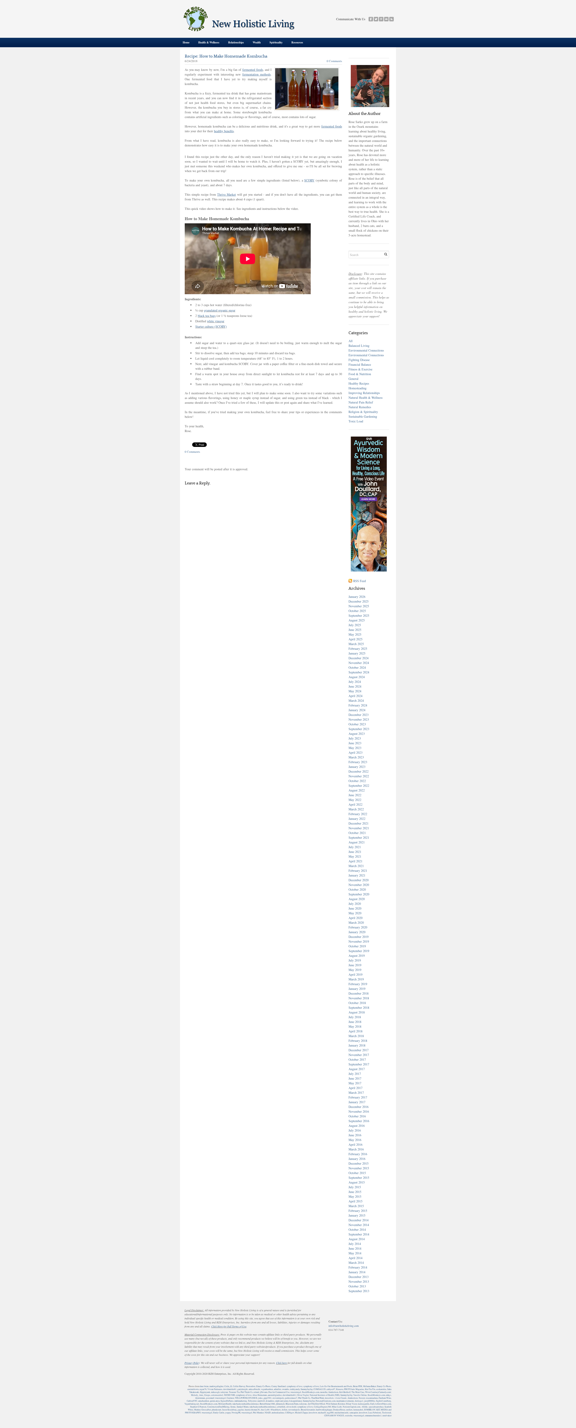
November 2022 (359, 776)
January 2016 (357, 1159)
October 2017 (357, 1059)
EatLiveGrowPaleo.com (380, 1403)
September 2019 (359, 951)
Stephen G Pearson (198, 1406)
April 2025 (355, 639)
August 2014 (357, 1239)
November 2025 (359, 606)
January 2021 (357, 875)
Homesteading (358, 388)
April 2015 (355, 1201)
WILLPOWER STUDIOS (246, 1398)
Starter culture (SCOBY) (211, 326)
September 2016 (359, 1121)
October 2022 (357, 781)
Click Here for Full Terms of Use (228, 1326)
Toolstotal (386, 1412)
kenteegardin (363, 1403)
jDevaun (264, 1392)
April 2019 (355, 974)
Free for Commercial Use (279, 1392)
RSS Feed (359, 581)
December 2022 (359, 771)
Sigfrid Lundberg (383, 1400)
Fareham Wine (385, 1398)
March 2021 (356, 866)
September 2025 (359, 615)
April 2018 (355, 1031)
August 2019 (357, 955)
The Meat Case (357, 1392)
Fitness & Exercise (360, 369)
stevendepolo (278, 1398)
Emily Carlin (218, 1412)
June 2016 (355, 1135)
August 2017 (357, 1069)
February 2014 (358, 1267)
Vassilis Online (360, 1395)
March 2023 (356, 757)
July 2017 (355, 1074)
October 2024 (357, 667)
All (351, 341)
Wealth (257, 42)
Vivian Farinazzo (214, 1389)
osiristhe (349, 1415)
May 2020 (355, 913)
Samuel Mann (243, 1406)
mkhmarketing (240, 1400)
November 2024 (359, 663)
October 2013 (357, 1286)
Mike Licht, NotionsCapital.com (346, 1406)
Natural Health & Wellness (365, 397)
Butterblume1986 (267, 1403)
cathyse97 (330, 1389)
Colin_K (228, 1386)
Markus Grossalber (202, 1409)
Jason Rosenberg (229, 1409)
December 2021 (359, 823)
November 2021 (359, 828)
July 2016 (355, 1130)
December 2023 (359, 715)
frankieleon (333, 1392)
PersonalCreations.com (325, 1400)
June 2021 (355, 852)
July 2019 (355, 960)
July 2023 (355, 738)
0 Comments (334, 61)
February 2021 (358, 870)
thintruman (200, 1398)
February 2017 (358, 1097)
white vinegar (215, 321)
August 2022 (357, 790)
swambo (285, 1389)
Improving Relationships (364, 393)
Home (186, 42)
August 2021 (357, 842)
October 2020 (357, 889)
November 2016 (359, 1111)
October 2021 (357, 833)
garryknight (242, 1389)
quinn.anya (215, 1400)
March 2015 (356, 1206)
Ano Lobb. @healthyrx (271, 1409)
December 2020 (359, 880)
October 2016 (357, 1116)
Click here (281, 1363)
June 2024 (355, 686)
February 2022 (358, 814)
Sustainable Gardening (363, 416)
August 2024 (357, 677)
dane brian (204, 1386)
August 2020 (357, 899)
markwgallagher (216, 1386)
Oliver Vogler (303, 1395)
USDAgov (289, 1412)
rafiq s (388, 1395)
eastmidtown (193, 1389)
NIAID (268, 1412)
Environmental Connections (366, 350)
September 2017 (359, 1064)
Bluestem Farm (292, 1403)
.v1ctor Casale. (340, 1398)
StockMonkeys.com (310, 1392)
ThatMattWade (317, 1398)
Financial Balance (360, 364)
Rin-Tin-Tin (370, 1389)
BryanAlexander (308, 1409)
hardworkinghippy (324, 1409)
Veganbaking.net (191, 1403)
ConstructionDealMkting (218, 1406)
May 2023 (355, 748)
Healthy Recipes (359, 383)
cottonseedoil (217, 1395)
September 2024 (359, 672)
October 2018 (357, 1003)
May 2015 (355, 1196)
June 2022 (355, 795)
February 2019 (358, 984)
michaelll (322, 1412)
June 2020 (355, 908)
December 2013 (359, 1277)
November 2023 (359, 719)
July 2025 (355, 625)
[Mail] (386, 19)
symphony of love (294, 1386)
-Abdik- (364, 1406)
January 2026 (357, 596)
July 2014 (355, 1244)
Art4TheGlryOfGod (316, 1403)
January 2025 (357, 653)
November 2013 (359, 1281)
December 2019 (359, 937)
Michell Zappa (301, 1412)
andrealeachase (278, 1412)
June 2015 (355, 1192)
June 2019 (355, 965)
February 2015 (358, 1210)
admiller (277, 1389)
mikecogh (215, 1392)
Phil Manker (258, 1412)
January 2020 (357, 932)
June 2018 (355, 1022)
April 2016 (355, 1144)
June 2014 (355, 1248)
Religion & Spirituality (363, 412)
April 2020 (355, 918)
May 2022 (355, 800)
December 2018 (359, 993)
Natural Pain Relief (361, 402)
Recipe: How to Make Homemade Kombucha (226, 56)
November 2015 (359, 1168)
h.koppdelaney (295, 1400)
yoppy (228, 1412)
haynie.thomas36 (252, 1409)
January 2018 (357, 1045)
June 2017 (355, 1078)
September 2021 (359, 837)
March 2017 (356, 1092)
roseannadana (372, 1398)
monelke (324, 1392)
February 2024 (358, 705)
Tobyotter (252, 1400)
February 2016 (358, 1154)
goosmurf (210, 1398)
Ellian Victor (351, 1403)
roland (256, 1392)
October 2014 (357, 1229)
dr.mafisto (270, 1400)
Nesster (362, 1398)
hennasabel (358, 1409)
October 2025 (357, 611)
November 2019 (359, 941)
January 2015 (357, 1215)
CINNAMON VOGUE (334, 1415)
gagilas (241, 1409)
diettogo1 (359, 1400)
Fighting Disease (359, 360)
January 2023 (357, 766)
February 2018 (358, 1040)
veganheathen (267, 1389)
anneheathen (203, 1400)
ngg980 (330, 1412)
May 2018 (355, 1026)
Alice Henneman (259, 1395)
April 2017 (355, 1088)
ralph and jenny (281, 1400)
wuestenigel (295, 1392)
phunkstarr (216, 1409)
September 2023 (359, 729)
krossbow (329, 1398)
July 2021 (355, 847)
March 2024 (356, 700)
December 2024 (359, 658)
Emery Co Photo (263, 1386)
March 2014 (356, 1262)
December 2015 (359, 1163)
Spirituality (276, 42)
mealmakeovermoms (345, 1400)
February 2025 (358, 648)
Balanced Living (359, 345)
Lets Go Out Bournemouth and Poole (336, 1386)
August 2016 (357, 1125)
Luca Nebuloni (374, 1412)
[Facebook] (371, 19)
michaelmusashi (342, 1412)
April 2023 (355, 752)
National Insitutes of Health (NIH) (325, 1395)
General (353, 379)
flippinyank (205, 1392)
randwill (261, 1400)
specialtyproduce (376, 1406)
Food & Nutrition (360, 374)
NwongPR (236, 1412)
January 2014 (357, 1272)
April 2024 (355, 696)
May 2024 (355, 691)
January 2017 (357, 1102)
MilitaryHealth (225, 1403)
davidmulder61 (229, 1389)
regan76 (203, 1389)
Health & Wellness (208, 42)
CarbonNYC (192, 1400)
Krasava (339, 1389)
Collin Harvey (239, 1386)
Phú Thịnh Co (247, 1392)
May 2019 (355, 970)
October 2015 (357, 1173)
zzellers (349, 1409)
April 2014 (355, 1258)
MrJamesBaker (369, 1386)
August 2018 (357, 1012)
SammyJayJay (307, 1389)
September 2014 (359, 1234)
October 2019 (357, 946)
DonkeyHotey (339, 1409)
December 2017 (359, 1050)
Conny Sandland (278, 1386)
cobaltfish (281, 1406)
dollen (284, 1409)
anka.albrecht (254, 1389)
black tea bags (207, 316)
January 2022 (357, 818)
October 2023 (357, 724)
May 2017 (355, 1083)
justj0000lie (369, 1400)
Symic (233, 1406)
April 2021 (355, 861)
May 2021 (355, 856)
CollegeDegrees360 (322, 1406)
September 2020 (359, 894)
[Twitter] (376, 19)
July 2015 (355, 1187)
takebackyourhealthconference (245, 1403)
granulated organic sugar (219, 310)
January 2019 (357, 988)
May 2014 (355, 1253)
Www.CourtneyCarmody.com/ (378, 1392)
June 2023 (355, 743)
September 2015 (359, 1177)
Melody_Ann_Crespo (200, 1395)
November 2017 (359, 1055)
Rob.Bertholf (345, 1392)
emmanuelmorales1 (373, 1415)
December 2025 (359, 601)
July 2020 (355, 903)
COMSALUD (319, 1389)
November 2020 (359, 885)
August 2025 (357, 620)
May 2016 (355, 1140)
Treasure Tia (234, 1392)
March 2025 (356, 644)
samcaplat (353, 1412)
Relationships (236, 42)
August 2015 (357, 1182)
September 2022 (359, 785)
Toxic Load (356, 421)
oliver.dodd (291, 1406)
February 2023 (358, 762)
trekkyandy (295, 1389)
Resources (297, 42)
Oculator (230, 1398)
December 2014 (359, 1220)
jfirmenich (280, 1403)
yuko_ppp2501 (265, 1398)
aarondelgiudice (275, 1395)
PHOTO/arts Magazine (354, 1389)
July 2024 (355, 681)
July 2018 (355, 1017)
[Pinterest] (381, 19)
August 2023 (357, 733)
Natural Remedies (360, 407)
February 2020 (358, 927)
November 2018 (359, 998)
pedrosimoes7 (291, 1398)
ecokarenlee (381, 1389)
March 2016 (356, 1149)
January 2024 (357, 710)
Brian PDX (357, 1386)
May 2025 (355, 634)
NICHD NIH (229, 1395)
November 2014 (359, 1225)
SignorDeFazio (227, 1400)
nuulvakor (387, 1415)
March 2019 (356, 979)
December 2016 (359, 1107)
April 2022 (355, 804)
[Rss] (391, 19)
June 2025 (355, 630)
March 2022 (356, 809)
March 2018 (356, 1036)
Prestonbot (250, 1386)
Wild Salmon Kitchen (335, 1403)
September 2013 (359, 1291)
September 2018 (359, 1007)
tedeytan (224, 1392)
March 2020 (356, 922)
